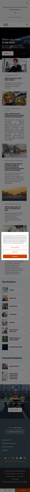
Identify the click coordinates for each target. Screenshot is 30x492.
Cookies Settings (15, 247)
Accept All (15, 256)
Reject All (15, 252)
